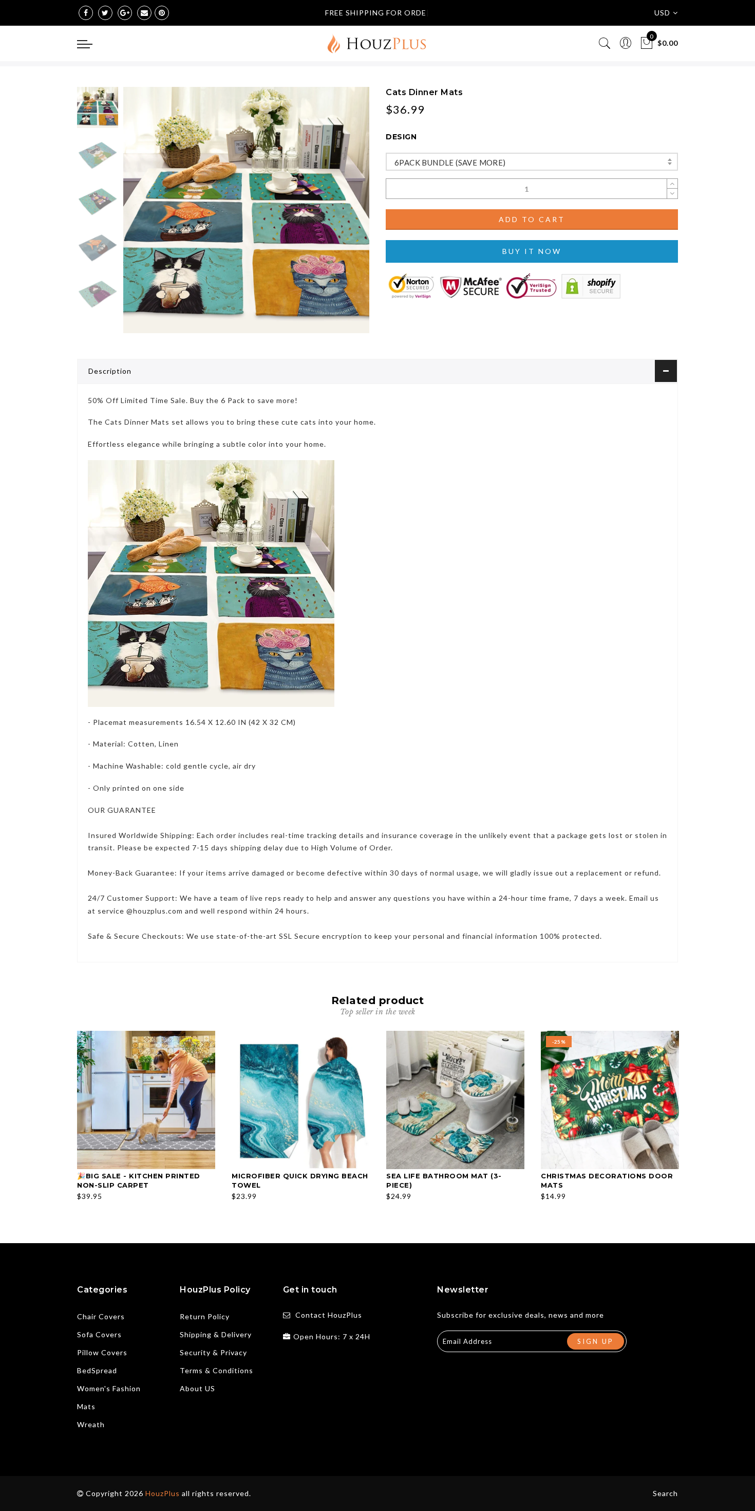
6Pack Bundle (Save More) (450, 162)
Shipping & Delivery (216, 1334)
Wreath (91, 1424)
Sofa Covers (99, 1334)
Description (109, 371)
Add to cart (532, 219)
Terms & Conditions (216, 1370)
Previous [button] (142, 216)
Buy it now (531, 251)
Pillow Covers (102, 1352)
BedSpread (97, 1370)
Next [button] (337, 216)
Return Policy (205, 1316)
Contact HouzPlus (328, 1314)
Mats (86, 1406)
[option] (246, 210)
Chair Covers (101, 1316)
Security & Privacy (213, 1352)
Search (665, 1493)
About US (197, 1388)
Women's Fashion (109, 1388)
